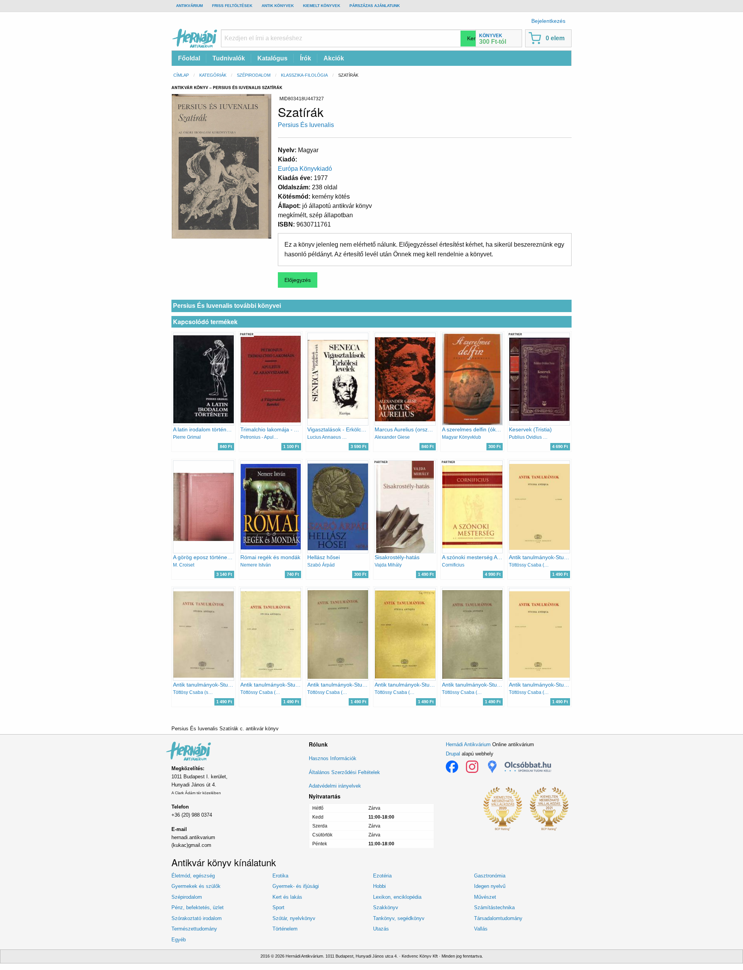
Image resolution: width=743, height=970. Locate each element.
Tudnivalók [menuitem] (228, 58)
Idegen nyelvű (489, 886)
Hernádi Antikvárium (468, 744)
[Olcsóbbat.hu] (528, 767)
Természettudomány (194, 929)
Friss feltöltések (232, 5)
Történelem (285, 929)
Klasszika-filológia (304, 75)
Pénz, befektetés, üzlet (197, 907)
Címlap (181, 75)
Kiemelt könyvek (321, 5)
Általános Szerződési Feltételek (344, 772)
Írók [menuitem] (305, 58)
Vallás (481, 929)
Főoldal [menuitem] (189, 58)
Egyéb (178, 940)
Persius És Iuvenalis (306, 125)
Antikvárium (189, 5)
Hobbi (379, 886)
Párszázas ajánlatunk (374, 5)
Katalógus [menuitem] (272, 58)
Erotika (280, 876)
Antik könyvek (278, 5)
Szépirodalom (253, 75)
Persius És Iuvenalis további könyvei (227, 305)
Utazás (381, 929)
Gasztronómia (489, 876)
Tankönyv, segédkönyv (399, 918)
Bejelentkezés (548, 21)
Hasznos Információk (332, 758)
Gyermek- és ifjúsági (295, 886)
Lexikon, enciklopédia (397, 897)
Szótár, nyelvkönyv (293, 918)
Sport (278, 907)
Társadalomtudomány (498, 918)
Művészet (485, 897)
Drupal (453, 754)
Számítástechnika (494, 907)
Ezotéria (382, 876)
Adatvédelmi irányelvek (335, 786)
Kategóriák (212, 75)
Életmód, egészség (193, 876)
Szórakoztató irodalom (196, 918)
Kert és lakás (287, 897)
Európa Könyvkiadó (305, 168)
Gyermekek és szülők (196, 886)
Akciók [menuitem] (334, 58)
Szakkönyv (385, 907)
